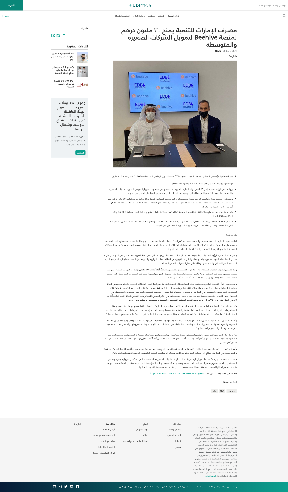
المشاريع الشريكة (122, 16)
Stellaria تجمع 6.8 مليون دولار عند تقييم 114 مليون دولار (62, 56)
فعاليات (151, 16)
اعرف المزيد (211, 476)
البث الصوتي (142, 429)
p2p (214, 391)
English (6, 16)
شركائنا (178, 441)
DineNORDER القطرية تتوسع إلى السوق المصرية (64, 84)
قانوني (178, 447)
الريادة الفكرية (174, 16)
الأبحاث (161, 16)
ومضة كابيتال (139, 16)
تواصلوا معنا (265, 5)
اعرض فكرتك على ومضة (104, 453)
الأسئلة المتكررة (174, 435)
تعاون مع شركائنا (107, 441)
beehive (232, 391)
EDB (222, 391)
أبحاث (145, 435)
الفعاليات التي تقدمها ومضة (135, 441)
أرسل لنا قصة (109, 429)
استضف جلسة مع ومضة (104, 435)
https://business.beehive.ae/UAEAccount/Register (177, 373)
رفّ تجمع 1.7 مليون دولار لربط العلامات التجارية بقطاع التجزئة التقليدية (63, 70)
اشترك (11, 5)
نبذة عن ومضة (279, 5)
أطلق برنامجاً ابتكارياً (106, 447)
